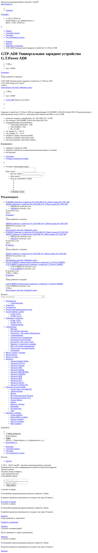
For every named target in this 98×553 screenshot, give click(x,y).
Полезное (10, 447)
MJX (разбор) (16, 424)
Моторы (14, 329)
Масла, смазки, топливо (15, 353)
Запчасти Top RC (17, 383)
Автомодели (11, 301)
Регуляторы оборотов (19, 331)
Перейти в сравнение (9, 522)
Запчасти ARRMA (18, 374)
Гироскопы (15, 350)
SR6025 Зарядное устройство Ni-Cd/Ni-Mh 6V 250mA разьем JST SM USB (36, 234)
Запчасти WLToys (18, 363)
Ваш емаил (15, 176)
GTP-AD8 (10, 100)
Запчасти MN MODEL (20, 372)
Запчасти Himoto (17, 370)
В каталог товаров (8, 502)
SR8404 (14, 208)
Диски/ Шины (16, 400)
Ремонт (9, 31)
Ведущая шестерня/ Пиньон (22, 396)
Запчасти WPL (16, 368)
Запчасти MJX (16, 376)
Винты (13, 393)
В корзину (5, 72)
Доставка (9, 35)
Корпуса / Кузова (17, 404)
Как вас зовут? (16, 174)
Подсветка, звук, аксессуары (22, 342)
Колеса (13, 402)
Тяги (12, 411)
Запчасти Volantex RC (19, 385)
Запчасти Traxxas (17, 365)
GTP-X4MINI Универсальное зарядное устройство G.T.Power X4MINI (34, 264)
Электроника (11, 327)
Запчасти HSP (16, 378)
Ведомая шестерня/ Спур (21, 398)
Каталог (9, 44)
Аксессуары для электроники (23, 348)
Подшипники (16, 408)
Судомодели (11, 307)
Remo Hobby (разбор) (19, 417)
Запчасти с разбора (13, 413)
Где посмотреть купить (15, 37)
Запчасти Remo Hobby (20, 361)
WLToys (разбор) (17, 421)
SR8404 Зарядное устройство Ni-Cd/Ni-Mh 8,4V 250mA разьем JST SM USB (37, 204)
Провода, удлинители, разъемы (23, 344)
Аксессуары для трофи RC (21, 389)
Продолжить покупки (10, 87)
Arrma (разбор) (16, 415)
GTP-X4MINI (16, 269)
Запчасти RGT (16, 381)
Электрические (17, 303)
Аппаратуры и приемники (21, 337)
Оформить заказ (25, 87)
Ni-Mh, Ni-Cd (16, 316)
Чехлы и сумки (12, 357)
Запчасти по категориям (15, 387)
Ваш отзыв (10, 171)
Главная (9, 41)
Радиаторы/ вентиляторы (21, 340)
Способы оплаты (13, 33)
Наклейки (15, 406)
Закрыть (4, 516)
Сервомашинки (17, 335)
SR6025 (14, 239)
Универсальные (17, 325)
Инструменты (11, 355)
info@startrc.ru (6, 4)
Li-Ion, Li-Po (16, 314)
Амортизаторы (17, 391)
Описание (10, 156)
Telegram (9, 10)
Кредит (9, 461)
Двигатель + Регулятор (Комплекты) (25, 333)
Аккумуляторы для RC (15, 312)
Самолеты (10, 305)
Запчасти (9, 359)
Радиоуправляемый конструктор (19, 309)
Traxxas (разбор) (17, 419)
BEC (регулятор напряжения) (22, 346)
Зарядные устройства (14, 46)
